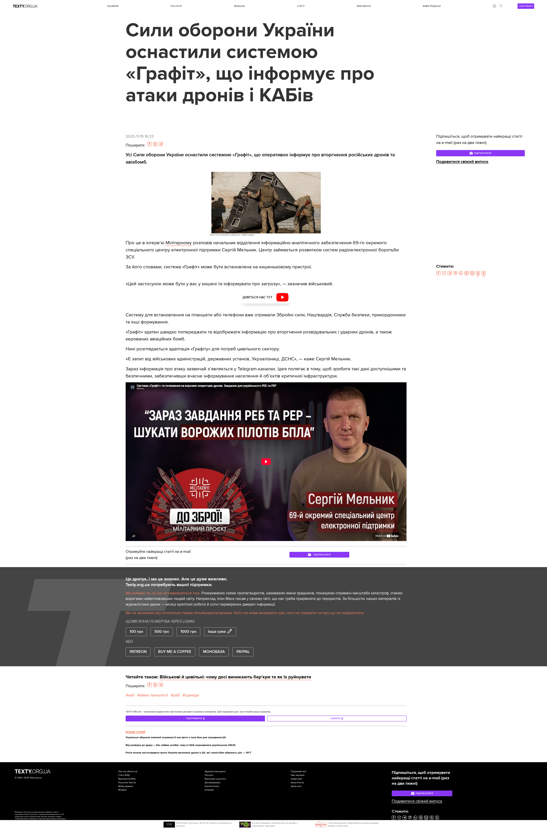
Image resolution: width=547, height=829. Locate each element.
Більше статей (135, 732)
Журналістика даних (215, 771)
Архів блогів (297, 782)
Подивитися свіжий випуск (462, 161)
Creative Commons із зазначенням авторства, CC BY (43, 814)
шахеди (192, 695)
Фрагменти (124, 778)
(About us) (132, 771)
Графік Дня (296, 778)
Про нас (122, 771)
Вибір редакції (125, 786)
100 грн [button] (136, 631)
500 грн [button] (162, 631)
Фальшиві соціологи (215, 778)
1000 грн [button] (188, 631)
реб (176, 695)
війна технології (154, 695)
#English (122, 789)
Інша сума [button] (217, 631)
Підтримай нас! (298, 771)
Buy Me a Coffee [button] (174, 651)
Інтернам (209, 789)
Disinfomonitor (212, 786)
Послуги (209, 775)
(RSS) (127, 775)
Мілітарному (179, 243)
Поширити (135, 145)
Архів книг (296, 786)
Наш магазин (297, 775)
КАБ (131, 695)
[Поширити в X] (155, 144)
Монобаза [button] (214, 651)
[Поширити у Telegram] (161, 144)
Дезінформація (212, 782)
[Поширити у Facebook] (149, 144)
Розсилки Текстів (127, 782)
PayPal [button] (243, 651)
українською (35, 817)
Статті (121, 775)
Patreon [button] (138, 651)
